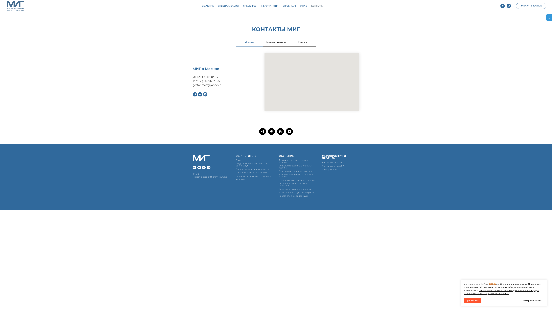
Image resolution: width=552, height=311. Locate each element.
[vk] (509, 6)
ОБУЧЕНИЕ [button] (208, 6)
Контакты (240, 179)
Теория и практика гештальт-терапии (293, 161)
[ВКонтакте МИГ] (271, 131)
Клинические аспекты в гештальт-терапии (296, 175)
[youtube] (208, 167)
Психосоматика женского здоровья (297, 180)
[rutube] (204, 167)
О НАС (303, 6)
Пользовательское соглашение (252, 172)
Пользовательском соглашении (496, 290)
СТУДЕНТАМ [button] (289, 6)
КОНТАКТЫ (317, 6)
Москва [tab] (249, 42)
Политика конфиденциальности (252, 169)
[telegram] (502, 6)
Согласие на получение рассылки (253, 176)
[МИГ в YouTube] (289, 131)
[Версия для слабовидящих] (549, 17)
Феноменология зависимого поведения (293, 184)
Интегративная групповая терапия (297, 192)
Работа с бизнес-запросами (293, 196)
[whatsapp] (205, 94)
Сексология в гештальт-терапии (295, 189)
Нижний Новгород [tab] (276, 42)
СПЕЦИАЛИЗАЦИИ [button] (228, 6)
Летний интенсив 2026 (333, 166)
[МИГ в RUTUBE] (280, 131)
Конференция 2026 (332, 162)
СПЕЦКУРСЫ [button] (250, 6)
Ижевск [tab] (302, 42)
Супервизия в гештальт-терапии (295, 171)
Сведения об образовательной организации (252, 164)
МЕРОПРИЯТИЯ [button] (269, 6)
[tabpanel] (276, 85)
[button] (531, 6)
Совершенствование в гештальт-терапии (295, 166)
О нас (239, 160)
